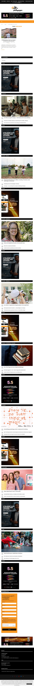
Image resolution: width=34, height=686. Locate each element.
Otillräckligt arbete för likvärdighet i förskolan (11, 183)
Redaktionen (8, 42)
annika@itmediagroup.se (6, 665)
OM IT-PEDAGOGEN (14, 1)
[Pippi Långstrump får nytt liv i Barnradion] (17, 479)
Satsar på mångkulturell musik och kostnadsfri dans (14, 242)
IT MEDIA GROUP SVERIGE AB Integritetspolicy (8, 671)
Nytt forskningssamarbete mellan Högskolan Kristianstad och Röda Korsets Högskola (18, 432)
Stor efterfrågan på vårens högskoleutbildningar (14, 367)
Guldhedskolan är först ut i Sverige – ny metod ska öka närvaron (9, 40)
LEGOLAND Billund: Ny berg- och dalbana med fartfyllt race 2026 (14, 494)
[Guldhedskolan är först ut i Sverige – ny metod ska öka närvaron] (8, 33)
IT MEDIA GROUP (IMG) (29, 1)
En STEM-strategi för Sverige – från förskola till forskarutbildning (17, 117)
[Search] (32, 21)
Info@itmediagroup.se (6, 657)
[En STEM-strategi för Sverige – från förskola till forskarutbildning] (17, 106)
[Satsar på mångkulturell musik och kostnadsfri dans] (17, 231)
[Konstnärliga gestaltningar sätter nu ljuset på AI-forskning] (17, 417)
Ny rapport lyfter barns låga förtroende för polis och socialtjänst (14, 434)
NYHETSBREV (4, 1)
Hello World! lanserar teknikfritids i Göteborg (13, 553)
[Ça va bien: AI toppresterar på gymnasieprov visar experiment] (17, 293)
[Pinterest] (15, 2)
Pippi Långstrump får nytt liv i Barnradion (12, 491)
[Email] (19, 2)
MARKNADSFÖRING (21, 1)
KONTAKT (8, 1)
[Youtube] (18, 2)
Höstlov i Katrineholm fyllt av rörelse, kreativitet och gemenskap (14, 496)
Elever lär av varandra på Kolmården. (10, 245)
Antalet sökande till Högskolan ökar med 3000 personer (13, 372)
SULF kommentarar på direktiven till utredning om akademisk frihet (15, 122)
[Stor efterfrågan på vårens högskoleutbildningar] (17, 355)
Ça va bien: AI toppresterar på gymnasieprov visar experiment (16, 305)
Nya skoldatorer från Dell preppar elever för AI (11, 558)
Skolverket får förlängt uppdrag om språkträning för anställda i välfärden (16, 120)
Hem (2, 24)
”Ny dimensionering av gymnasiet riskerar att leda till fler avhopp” (14, 310)
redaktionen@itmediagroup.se (14, 657)
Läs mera (2, 49)
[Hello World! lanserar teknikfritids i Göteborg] (17, 541)
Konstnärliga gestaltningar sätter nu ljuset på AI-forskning (16, 429)
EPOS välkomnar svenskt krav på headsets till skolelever (13, 556)
